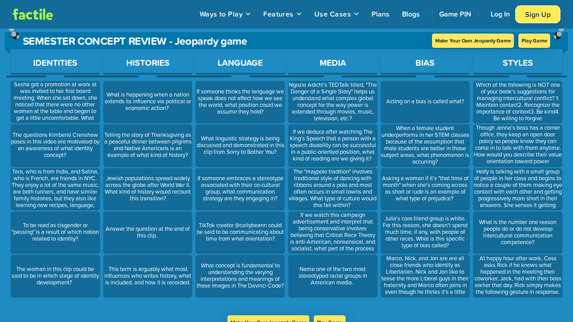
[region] (286, 172)
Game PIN (455, 14)
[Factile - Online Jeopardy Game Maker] (33, 14)
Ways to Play (221, 14)
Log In (500, 14)
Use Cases (332, 14)
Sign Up (538, 14)
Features (278, 14)
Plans (380, 14)
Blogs (411, 14)
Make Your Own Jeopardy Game (473, 40)
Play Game (534, 40)
